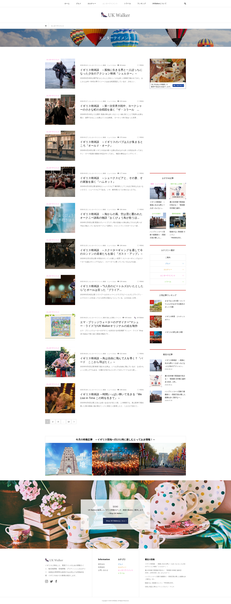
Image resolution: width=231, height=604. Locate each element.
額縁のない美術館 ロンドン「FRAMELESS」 (159, 583)
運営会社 (101, 564)
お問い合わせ (103, 570)
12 (69, 422)
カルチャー (92, 3)
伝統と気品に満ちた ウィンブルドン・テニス (159, 587)
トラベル (127, 3)
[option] (68, 459)
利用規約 (101, 567)
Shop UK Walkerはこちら (115, 521)
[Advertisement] (168, 131)
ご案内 (167, 257)
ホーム (67, 3)
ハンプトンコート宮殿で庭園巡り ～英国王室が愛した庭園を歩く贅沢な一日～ (165, 578)
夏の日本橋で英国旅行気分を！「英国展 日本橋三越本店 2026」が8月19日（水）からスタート (163, 571)
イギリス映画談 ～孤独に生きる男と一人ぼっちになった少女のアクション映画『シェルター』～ (165, 565)
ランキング (141, 3)
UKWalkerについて (159, 3)
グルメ (78, 3)
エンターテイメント (110, 3)
